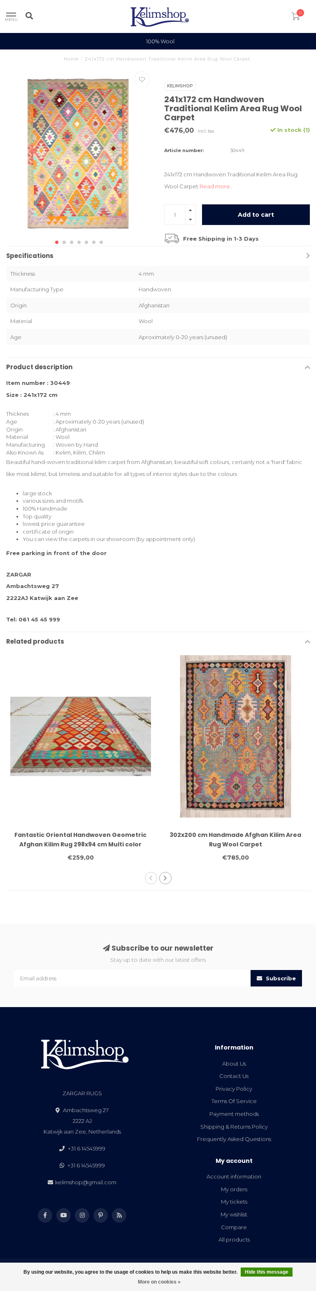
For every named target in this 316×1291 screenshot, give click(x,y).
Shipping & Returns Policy (234, 1126)
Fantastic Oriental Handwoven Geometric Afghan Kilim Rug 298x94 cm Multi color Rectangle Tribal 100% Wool (80, 844)
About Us (234, 1063)
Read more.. (216, 186)
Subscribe (280, 978)
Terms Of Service (234, 1101)
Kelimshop (180, 86)
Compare (234, 1227)
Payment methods (234, 1114)
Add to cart (256, 214)
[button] (56, 242)
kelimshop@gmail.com (85, 1182)
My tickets (234, 1201)
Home (71, 59)
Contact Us (234, 1076)
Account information (234, 1176)
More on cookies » (159, 1282)
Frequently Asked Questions (234, 1139)
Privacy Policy (234, 1088)
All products (234, 1239)
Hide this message (266, 1272)
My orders (234, 1189)
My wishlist (234, 1214)
